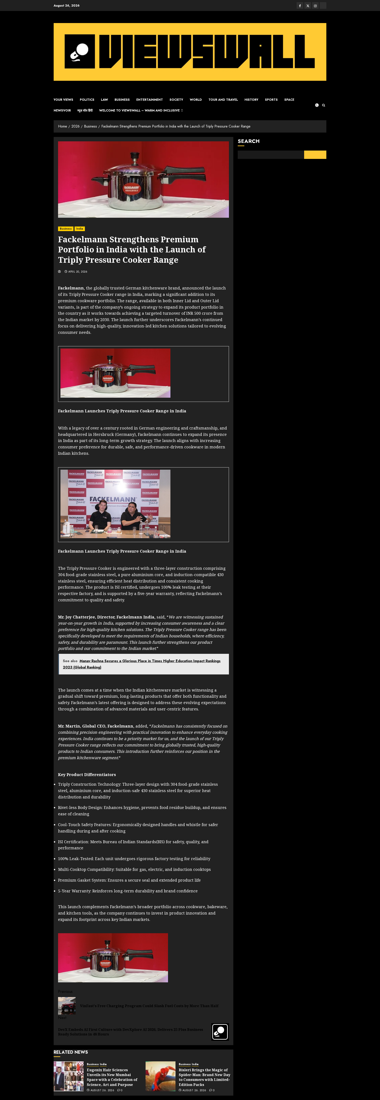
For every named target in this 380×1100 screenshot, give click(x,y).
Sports (271, 99)
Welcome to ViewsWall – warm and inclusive (139, 110)
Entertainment (149, 99)
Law (104, 99)
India (79, 229)
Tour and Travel (223, 99)
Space (289, 99)
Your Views (63, 99)
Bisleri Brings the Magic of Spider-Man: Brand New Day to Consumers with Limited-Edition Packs (204, 1077)
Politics (87, 99)
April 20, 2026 (78, 272)
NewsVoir (62, 110)
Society (176, 99)
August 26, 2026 (102, 1090)
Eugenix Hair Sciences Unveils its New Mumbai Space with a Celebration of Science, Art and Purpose (112, 1077)
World (196, 99)
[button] (323, 105)
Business (122, 99)
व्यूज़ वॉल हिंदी (85, 110)
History (251, 99)
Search (249, 141)
